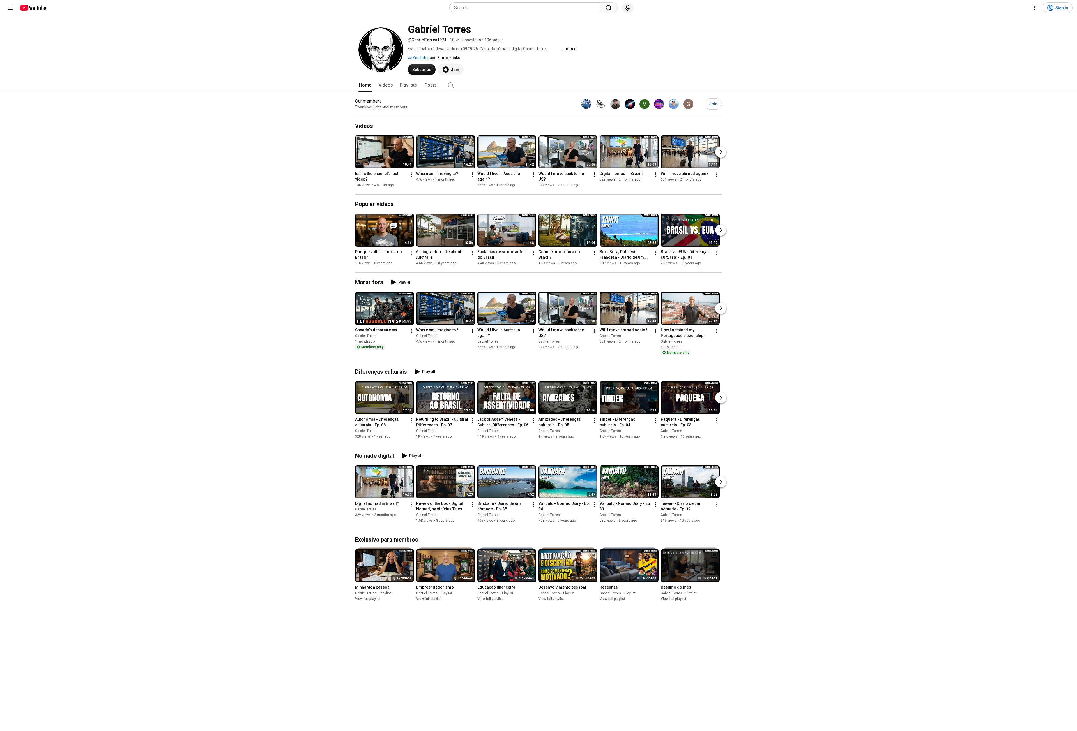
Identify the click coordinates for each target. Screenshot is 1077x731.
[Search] (609, 7)
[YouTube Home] (33, 8)
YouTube (420, 57)
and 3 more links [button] (445, 57)
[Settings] (1034, 7)
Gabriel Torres (365, 336)
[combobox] (526, 7)
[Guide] (10, 7)
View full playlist (368, 599)
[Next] (720, 152)
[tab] (365, 85)
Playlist (385, 593)
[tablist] (538, 85)
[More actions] (411, 174)
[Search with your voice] (627, 7)
